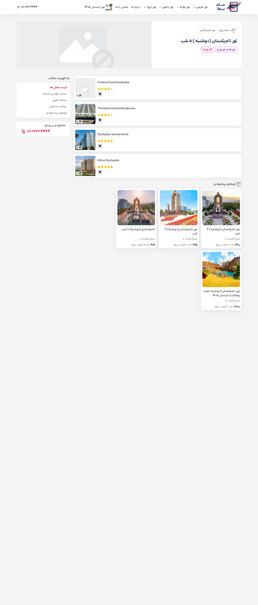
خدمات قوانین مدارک (55, 94)
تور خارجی (202, 7)
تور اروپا (151, 7)
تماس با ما (121, 7)
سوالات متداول (58, 106)
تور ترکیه (185, 7)
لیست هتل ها (58, 87)
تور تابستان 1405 (95, 7)
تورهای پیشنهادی (56, 113)
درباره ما (135, 7)
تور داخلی (167, 7)
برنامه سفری (59, 100)
